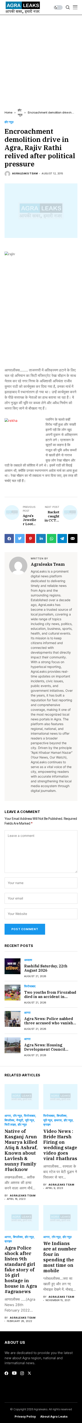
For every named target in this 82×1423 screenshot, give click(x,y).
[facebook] (6, 1373)
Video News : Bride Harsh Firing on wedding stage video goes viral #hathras (60, 1144)
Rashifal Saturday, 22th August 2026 (45, 968)
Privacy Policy (25, 1416)
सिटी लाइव (10, 1124)
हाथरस (58, 1120)
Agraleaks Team (25, 173)
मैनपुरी (19, 1120)
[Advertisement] (41, 58)
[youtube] (14, 1373)
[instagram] (22, 1373)
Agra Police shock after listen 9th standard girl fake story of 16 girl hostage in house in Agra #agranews (21, 1270)
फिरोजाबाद (30, 986)
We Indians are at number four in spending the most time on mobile (59, 1257)
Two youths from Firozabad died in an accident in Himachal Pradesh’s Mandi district (50, 999)
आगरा (27, 1012)
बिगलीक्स (9, 1120)
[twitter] (29, 1373)
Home (8, 112)
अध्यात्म (28, 960)
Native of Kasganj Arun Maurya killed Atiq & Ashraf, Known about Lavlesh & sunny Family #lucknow (21, 1150)
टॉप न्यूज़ (17, 1115)
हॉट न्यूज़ (9, 122)
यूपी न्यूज (29, 1120)
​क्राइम (47, 1124)
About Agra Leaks (54, 1416)
